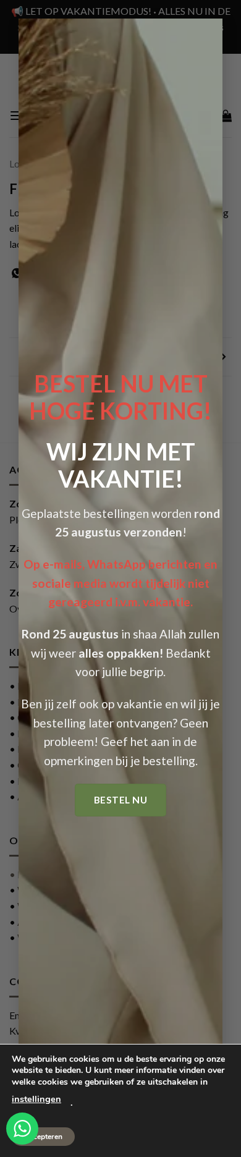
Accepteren (43, 1137)
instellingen (36, 1099)
